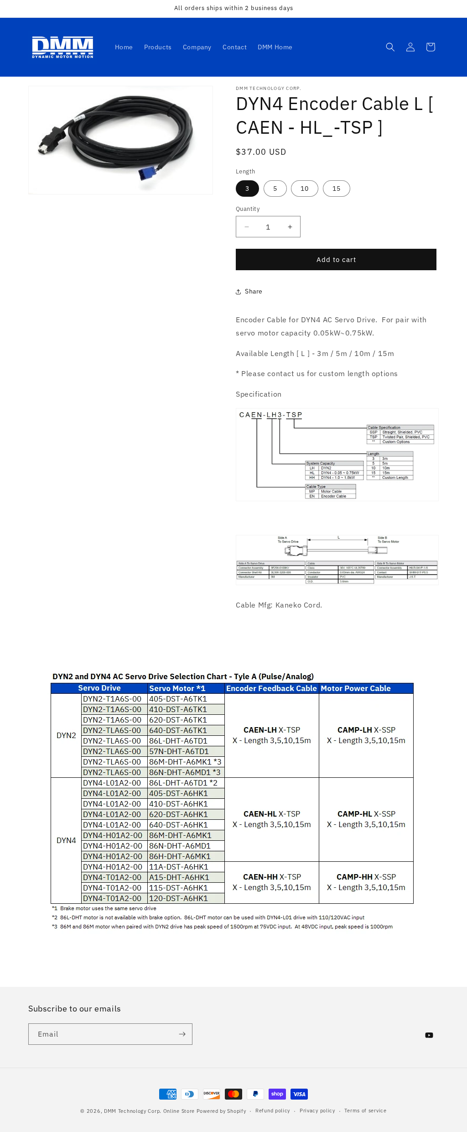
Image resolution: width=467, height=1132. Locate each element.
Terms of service (365, 1110)
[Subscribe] (182, 1034)
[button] (390, 47)
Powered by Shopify (221, 1111)
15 (336, 188)
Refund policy (272, 1110)
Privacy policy (317, 1110)
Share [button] (254, 291)
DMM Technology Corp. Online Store (149, 1111)
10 (305, 188)
